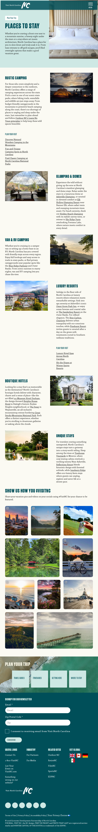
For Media (31, 760)
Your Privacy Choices (57, 815)
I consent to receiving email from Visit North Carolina (40, 731)
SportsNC (52, 771)
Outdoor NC (53, 755)
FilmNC (52, 765)
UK (72, 756)
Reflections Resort (64, 464)
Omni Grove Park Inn (66, 306)
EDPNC (51, 776)
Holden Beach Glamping (71, 213)
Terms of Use (10, 815)
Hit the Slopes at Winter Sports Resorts (64, 365)
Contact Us (10, 755)
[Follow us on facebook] (15, 805)
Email (8, 704)
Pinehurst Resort (78, 326)
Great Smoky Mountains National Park (22, 414)
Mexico (72, 760)
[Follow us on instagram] (22, 805)
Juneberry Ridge (77, 470)
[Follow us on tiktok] (43, 805)
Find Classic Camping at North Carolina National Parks (16, 161)
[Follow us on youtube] (36, 805)
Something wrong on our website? (11, 779)
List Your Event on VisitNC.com (11, 768)
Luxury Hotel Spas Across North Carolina (65, 356)
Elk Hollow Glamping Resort (68, 201)
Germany (85, 756)
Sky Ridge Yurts (73, 219)
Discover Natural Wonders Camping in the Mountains (16, 142)
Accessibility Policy (38, 815)
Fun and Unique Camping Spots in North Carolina (16, 151)
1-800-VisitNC (11, 760)
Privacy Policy (23, 815)
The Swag (34, 406)
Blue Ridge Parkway (18, 265)
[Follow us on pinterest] (29, 805)
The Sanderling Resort (69, 312)
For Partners (32, 755)
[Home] (18, 5)
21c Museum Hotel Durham (27, 398)
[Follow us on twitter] (8, 805)
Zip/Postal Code (13, 716)
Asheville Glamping (65, 196)
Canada (79, 756)
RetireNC (52, 760)
